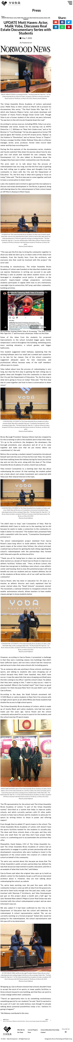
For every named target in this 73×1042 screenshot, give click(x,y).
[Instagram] (65, 1032)
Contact (43, 1032)
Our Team (20, 1032)
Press (29, 1032)
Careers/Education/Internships (50, 1030)
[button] (56, 22)
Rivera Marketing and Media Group (62, 1039)
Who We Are (21, 1030)
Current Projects (33, 1030)
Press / (3, 16)
